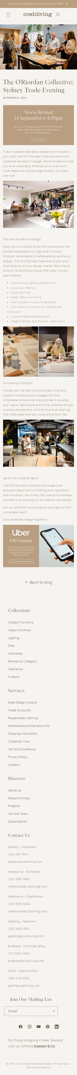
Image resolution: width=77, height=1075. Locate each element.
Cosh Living (22, 1063)
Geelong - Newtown (22, 921)
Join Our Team (18, 814)
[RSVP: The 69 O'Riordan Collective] (38, 144)
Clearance (15, 669)
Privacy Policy (18, 757)
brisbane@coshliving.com (26, 961)
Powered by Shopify (41, 1063)
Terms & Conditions (22, 749)
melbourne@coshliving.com (27, 886)
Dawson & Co (44, 1046)
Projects (14, 806)
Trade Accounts (19, 710)
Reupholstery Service (23, 718)
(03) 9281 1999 (19, 879)
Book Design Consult (22, 702)
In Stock (14, 677)
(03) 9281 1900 (18, 929)
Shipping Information (22, 733)
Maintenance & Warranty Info (28, 726)
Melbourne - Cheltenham (25, 896)
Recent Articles (19, 798)
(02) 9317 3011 (18, 854)
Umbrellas (15, 653)
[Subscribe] (53, 1011)
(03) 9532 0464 (19, 904)
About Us (14, 790)
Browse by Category (22, 661)
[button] (8, 14)
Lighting (14, 638)
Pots (11, 646)
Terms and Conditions (38, 1067)
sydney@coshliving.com (25, 862)
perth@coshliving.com (24, 986)
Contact (14, 765)
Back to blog (41, 582)
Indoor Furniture (19, 630)
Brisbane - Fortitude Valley (26, 946)
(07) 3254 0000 (19, 953)
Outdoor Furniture (20, 622)
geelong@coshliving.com (25, 936)
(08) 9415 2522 (19, 978)
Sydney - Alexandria (22, 847)
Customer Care (19, 741)
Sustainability (17, 821)
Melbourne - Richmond (24, 872)
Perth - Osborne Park (23, 971)
